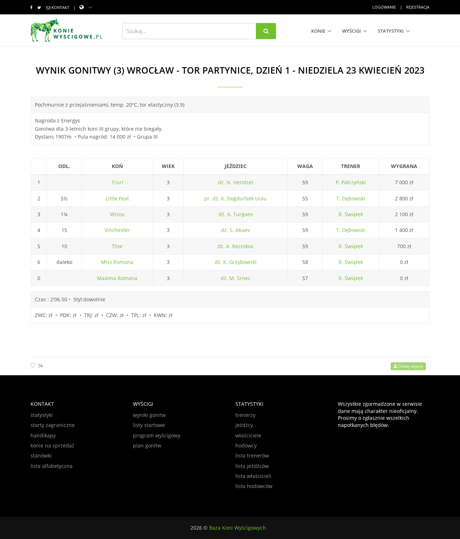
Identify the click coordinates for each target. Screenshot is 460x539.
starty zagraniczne (53, 425)
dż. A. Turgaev (235, 214)
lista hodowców (253, 486)
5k (40, 365)
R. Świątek (351, 214)
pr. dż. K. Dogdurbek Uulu (235, 198)
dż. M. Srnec (235, 278)
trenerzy (245, 415)
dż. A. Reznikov (235, 246)
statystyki (391, 31)
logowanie (384, 7)
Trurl (117, 182)
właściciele (248, 435)
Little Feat (117, 198)
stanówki (41, 455)
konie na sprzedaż (52, 445)
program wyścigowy (156, 435)
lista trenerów (252, 455)
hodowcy (246, 445)
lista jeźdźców (252, 466)
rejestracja (417, 7)
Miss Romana (117, 262)
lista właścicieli (253, 476)
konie (318, 31)
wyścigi (351, 31)
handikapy (43, 435)
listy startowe (149, 425)
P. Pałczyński (351, 182)
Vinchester (117, 230)
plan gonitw (147, 445)
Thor (117, 246)
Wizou (117, 214)
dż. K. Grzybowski (236, 262)
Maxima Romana (117, 278)
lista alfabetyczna (52, 466)
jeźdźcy (244, 425)
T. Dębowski (350, 198)
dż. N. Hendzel (235, 182)
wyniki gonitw (149, 415)
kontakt (60, 7)
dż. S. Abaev (235, 230)
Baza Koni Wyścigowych (237, 527)
